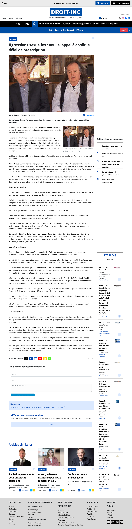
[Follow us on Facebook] (126, 18)
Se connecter (104, 3)
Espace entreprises (123, 3)
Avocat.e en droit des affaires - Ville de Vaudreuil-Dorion (104, 345)
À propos (57, 3)
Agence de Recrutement (91, 517)
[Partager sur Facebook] (31, 358)
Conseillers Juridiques (81, 24)
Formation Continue (35, 512)
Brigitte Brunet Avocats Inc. (103, 468)
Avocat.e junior (63, 512)
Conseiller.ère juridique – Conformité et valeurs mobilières (104, 479)
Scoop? (123, 30)
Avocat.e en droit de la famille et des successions (104, 459)
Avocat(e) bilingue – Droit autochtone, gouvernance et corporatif (104, 406)
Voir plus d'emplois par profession (70, 525)
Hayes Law (102, 419)
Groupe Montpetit (103, 376)
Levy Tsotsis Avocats (104, 317)
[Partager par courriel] (40, 358)
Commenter (25, 490)
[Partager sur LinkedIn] (35, 358)
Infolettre (104, 18)
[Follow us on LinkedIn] (129, 18)
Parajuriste (61, 520)
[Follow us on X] (120, 18)
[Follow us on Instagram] (123, 18)
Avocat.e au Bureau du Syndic (103, 270)
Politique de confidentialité (92, 510)
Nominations (55, 24)
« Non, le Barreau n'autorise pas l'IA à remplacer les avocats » (112, 164)
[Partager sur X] (26, 358)
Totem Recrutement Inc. (104, 489)
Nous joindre (66, 3)
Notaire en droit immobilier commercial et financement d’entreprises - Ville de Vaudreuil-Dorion (104, 434)
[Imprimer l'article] (33, 490)
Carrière (104, 24)
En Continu (44, 24)
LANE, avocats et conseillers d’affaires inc (104, 333)
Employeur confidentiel (102, 355)
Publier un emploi (34, 525)
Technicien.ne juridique (66, 522)
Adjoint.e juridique (64, 515)
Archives (114, 24)
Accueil (11, 506)
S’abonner (110, 517)
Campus (96, 24)
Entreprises (54, 30)
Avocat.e (61, 510)
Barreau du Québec (104, 280)
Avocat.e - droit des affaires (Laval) (104, 325)
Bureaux (66, 24)
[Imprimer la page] (45, 358)
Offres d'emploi (67, 30)
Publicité (74, 3)
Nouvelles (13, 39)
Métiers (79, 30)
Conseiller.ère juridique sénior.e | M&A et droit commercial (104, 386)
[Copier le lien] (49, 358)
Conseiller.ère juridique (66, 517)
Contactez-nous (92, 506)
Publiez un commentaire (22, 395)
